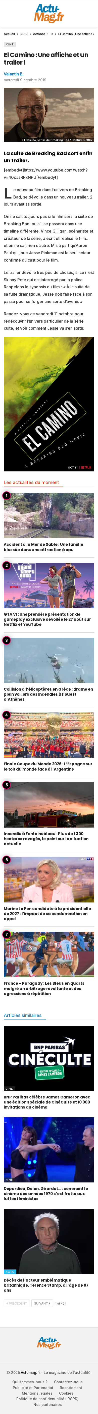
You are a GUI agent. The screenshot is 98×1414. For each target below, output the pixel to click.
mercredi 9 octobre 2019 (25, 80)
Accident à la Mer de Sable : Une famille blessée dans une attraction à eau (43, 547)
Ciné (10, 44)
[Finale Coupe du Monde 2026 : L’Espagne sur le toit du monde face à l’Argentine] (49, 735)
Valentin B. (14, 73)
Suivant (41, 1303)
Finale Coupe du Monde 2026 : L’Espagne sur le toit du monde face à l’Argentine (48, 766)
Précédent (18, 1303)
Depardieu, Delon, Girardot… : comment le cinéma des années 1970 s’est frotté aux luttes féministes (46, 1194)
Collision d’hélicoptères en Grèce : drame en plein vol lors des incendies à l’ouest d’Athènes (48, 694)
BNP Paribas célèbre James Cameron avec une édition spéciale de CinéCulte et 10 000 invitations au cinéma (47, 1102)
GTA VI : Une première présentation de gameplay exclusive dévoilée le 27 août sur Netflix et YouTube (47, 619)
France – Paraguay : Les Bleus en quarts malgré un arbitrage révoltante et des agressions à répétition (44, 988)
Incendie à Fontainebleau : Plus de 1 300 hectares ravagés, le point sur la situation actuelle (46, 839)
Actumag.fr (30, 1372)
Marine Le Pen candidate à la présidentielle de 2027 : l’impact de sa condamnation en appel (47, 914)
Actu (10, 1272)
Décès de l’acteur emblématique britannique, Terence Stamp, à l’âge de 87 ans (46, 1285)
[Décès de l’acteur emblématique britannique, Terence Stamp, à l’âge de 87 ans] (49, 1241)
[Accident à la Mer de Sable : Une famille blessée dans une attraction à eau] (49, 515)
